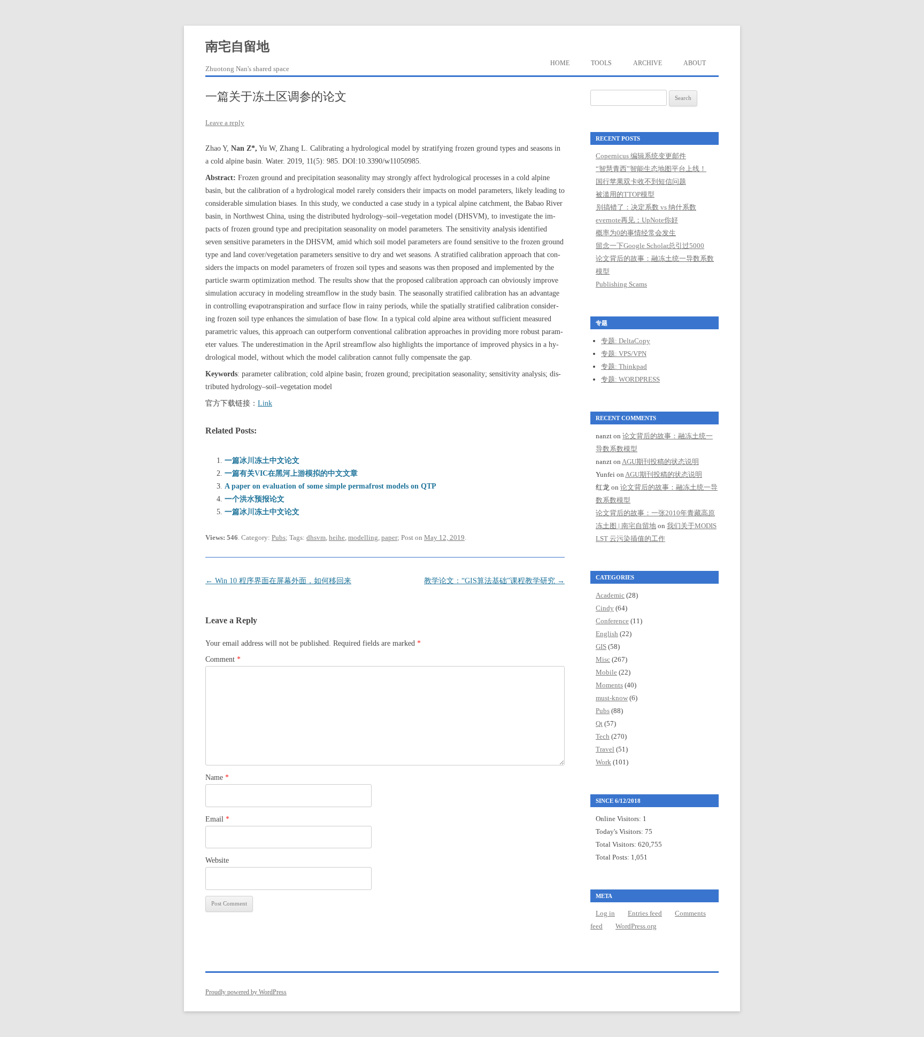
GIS (601, 647)
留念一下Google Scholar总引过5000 (650, 246)
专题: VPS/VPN (623, 354)
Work (603, 762)
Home (559, 63)
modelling (363, 537)
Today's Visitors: (620, 831)
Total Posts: (613, 857)
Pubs (279, 537)
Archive (647, 63)
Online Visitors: (619, 819)
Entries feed (645, 913)
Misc (603, 659)
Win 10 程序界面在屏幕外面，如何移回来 (278, 581)
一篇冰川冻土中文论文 (262, 460)
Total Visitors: (617, 844)
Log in (605, 913)
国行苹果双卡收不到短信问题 (641, 181)
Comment (223, 659)
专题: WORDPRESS (630, 379)
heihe (337, 537)
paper (389, 537)
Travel (605, 749)
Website (217, 860)
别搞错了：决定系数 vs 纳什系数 (646, 207)
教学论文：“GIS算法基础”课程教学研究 (494, 581)
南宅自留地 (237, 46)
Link (265, 403)
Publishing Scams (621, 284)
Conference (612, 621)
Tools (601, 63)
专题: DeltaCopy (625, 341)
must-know (612, 698)
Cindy (605, 608)
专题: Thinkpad (624, 366)
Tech (603, 736)
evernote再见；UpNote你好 (637, 220)
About (694, 63)
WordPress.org (636, 926)
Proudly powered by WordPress (246, 992)
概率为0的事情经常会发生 (636, 233)
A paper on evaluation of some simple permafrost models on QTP (330, 486)
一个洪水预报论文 (254, 499)
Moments (609, 685)
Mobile (606, 672)
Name (217, 777)
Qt (599, 723)
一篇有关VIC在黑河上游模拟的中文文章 (291, 473)
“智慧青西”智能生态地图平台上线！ (651, 169)
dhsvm (316, 537)
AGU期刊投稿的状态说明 (660, 462)
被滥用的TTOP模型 (625, 194)
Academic (610, 595)
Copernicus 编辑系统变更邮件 (641, 156)
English (607, 634)
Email (217, 819)
